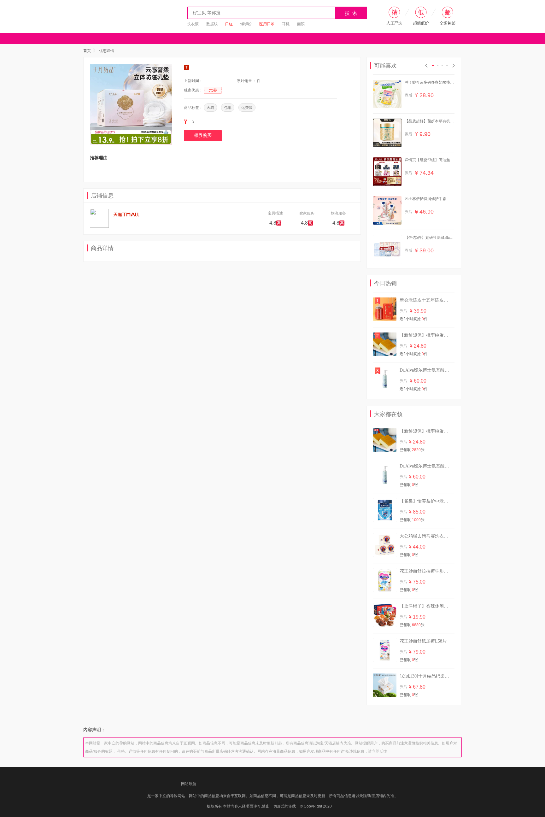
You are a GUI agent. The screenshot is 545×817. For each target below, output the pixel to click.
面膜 (301, 24)
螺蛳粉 (246, 24)
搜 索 (351, 13)
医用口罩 (266, 24)
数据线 (212, 24)
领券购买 (203, 135)
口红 (229, 24)
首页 (87, 51)
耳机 (286, 24)
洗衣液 (193, 24)
